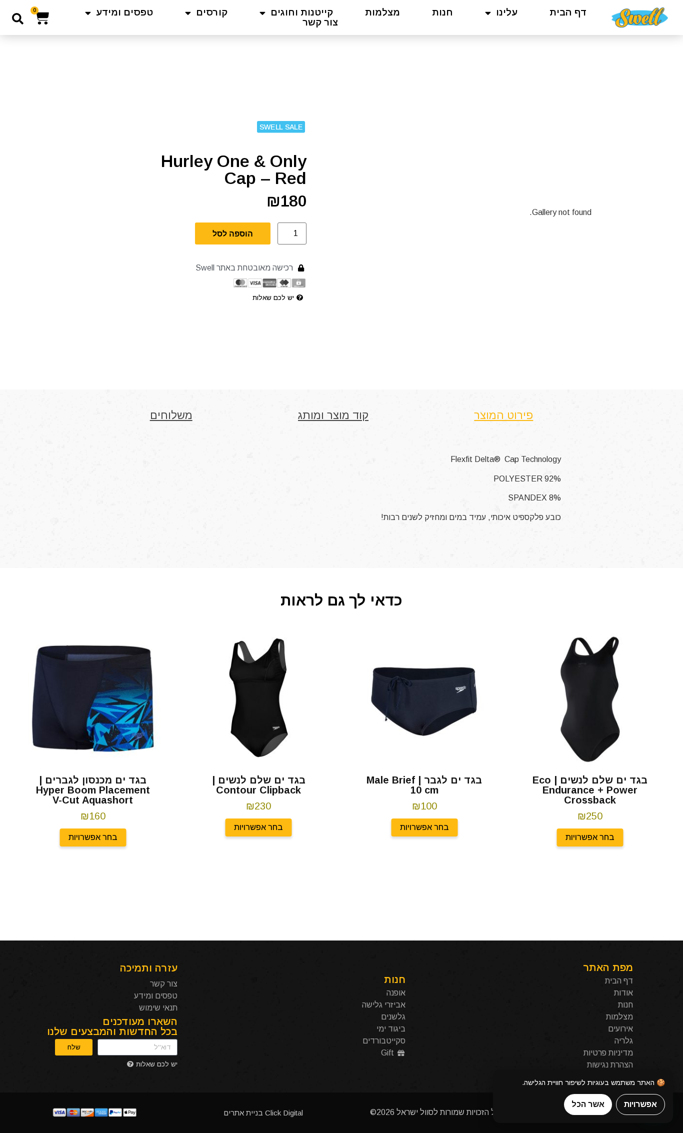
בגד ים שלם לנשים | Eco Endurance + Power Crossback (590, 790)
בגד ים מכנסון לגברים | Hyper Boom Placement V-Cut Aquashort (93, 790)
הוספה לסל (232, 233)
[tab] (504, 415)
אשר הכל (588, 1104)
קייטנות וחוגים (301, 13)
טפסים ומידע (124, 13)
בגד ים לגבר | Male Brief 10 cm (424, 785)
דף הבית (568, 13)
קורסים (212, 13)
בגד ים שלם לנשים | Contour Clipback (259, 785)
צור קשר (320, 23)
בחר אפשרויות (590, 837)
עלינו (507, 13)
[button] (17, 19)
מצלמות (382, 13)
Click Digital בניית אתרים (263, 1112)
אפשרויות (640, 1104)
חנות (442, 13)
